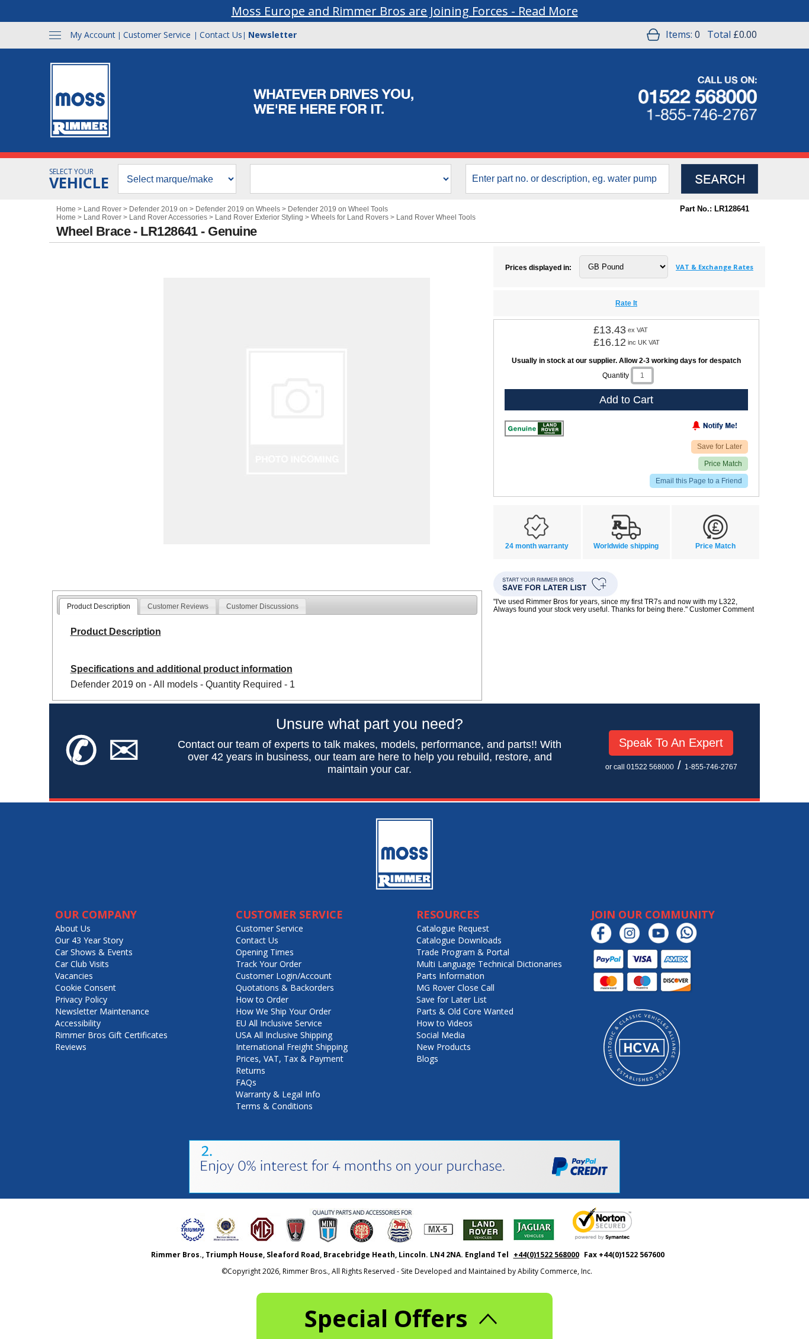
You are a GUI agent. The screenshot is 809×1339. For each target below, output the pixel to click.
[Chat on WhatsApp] (689, 941)
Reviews (70, 1046)
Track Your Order (268, 963)
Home (66, 209)
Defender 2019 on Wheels (237, 209)
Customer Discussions (262, 606)
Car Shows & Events (94, 952)
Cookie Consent (85, 987)
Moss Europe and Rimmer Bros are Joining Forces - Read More (405, 11)
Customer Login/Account (284, 975)
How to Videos (444, 1023)
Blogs (427, 1058)
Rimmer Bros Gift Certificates (111, 1035)
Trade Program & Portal (462, 952)
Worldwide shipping (626, 546)
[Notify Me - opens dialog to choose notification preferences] (690, 428)
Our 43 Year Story (89, 940)
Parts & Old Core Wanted (464, 1011)
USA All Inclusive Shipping (284, 1035)
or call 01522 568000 (639, 767)
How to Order (262, 999)
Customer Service (157, 34)
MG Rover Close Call (455, 987)
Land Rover (102, 209)
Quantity (615, 375)
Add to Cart (626, 400)
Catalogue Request (452, 928)
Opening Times (265, 952)
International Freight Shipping (292, 1046)
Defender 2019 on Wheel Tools (338, 209)
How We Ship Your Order (283, 1011)
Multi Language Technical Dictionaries (489, 963)
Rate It (626, 303)
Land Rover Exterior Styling (259, 217)
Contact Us (221, 34)
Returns (250, 1070)
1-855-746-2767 (711, 767)
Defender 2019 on (158, 209)
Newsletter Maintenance (102, 1011)
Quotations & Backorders (285, 987)
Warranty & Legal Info (278, 1094)
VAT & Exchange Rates (714, 266)
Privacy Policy (81, 999)
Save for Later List (451, 999)
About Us (73, 928)
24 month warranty (537, 546)
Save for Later (719, 446)
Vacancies (74, 975)
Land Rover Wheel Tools (436, 217)
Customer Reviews (177, 606)
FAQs (246, 1082)
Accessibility (78, 1023)
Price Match (723, 464)
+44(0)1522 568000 (546, 1255)
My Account (92, 34)
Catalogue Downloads (459, 940)
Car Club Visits (82, 963)
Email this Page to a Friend (699, 481)
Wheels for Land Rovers (350, 217)
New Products (443, 1046)
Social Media (440, 1035)
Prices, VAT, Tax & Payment (289, 1058)
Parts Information (450, 975)
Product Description (98, 606)
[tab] (98, 606)
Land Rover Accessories (168, 217)
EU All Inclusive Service (279, 1023)
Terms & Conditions (274, 1106)
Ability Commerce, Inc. (555, 1271)
